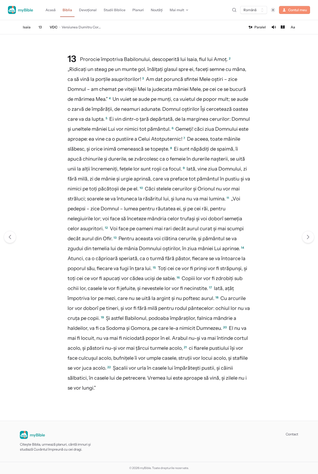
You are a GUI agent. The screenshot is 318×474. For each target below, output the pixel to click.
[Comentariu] (283, 27)
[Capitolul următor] (308, 237)
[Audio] (274, 27)
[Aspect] (273, 10)
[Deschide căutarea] (234, 10)
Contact (292, 434)
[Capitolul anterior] (10, 237)
